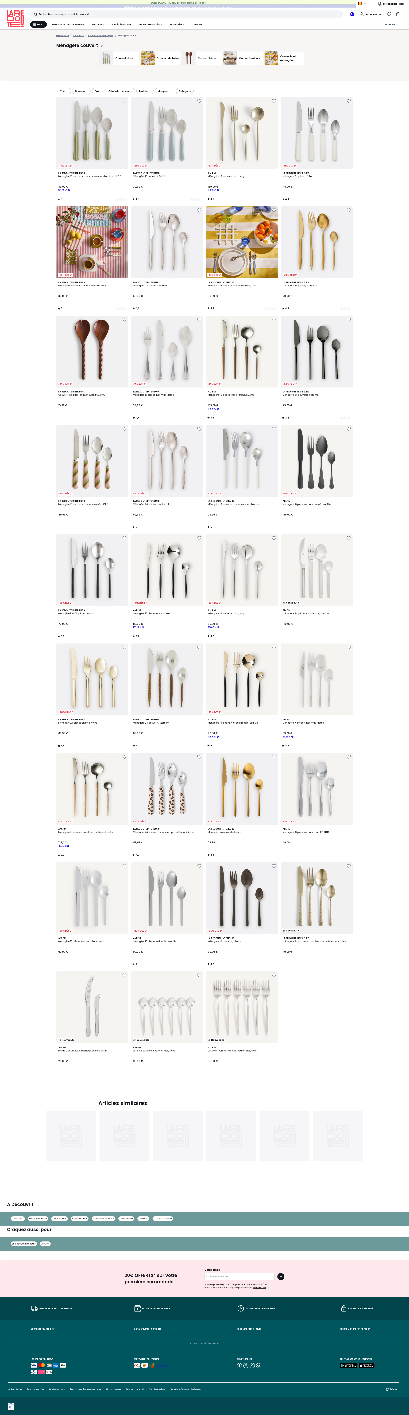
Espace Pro (391, 24)
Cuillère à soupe (163, 1218)
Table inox (17, 1218)
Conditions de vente (57, 1389)
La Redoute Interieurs (24, 1243)
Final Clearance (121, 24)
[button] (398, 14)
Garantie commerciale (135, 1389)
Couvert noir (59, 1218)
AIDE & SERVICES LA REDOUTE (147, 1329)
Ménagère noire (38, 1218)
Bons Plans (98, 24)
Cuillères (143, 1218)
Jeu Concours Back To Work (68, 24)
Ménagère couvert (128, 35)
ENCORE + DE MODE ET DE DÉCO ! (355, 1329)
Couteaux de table (103, 1218)
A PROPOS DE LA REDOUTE (42, 1329)
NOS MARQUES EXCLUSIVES (249, 1329)
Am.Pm (45, 1243)
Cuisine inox (126, 1218)
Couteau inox (79, 1218)
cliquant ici (259, 1287)
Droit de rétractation (158, 1389)
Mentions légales (15, 1389)
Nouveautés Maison (150, 24)
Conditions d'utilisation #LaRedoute (186, 1389)
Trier (63, 91)
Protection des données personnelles (85, 1389)
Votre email (212, 1270)
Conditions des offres (35, 1389)
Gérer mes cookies (113, 1389)
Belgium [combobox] (394, 1389)
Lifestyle (197, 24)
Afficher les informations (204, 1343)
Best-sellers (177, 24)
